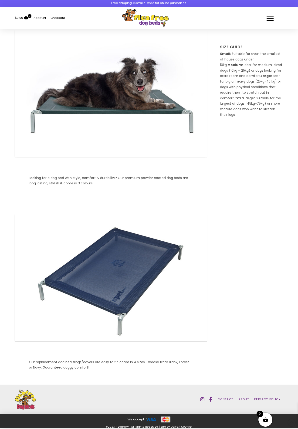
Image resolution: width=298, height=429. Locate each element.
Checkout (58, 18)
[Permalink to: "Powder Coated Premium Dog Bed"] (111, 93)
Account (40, 18)
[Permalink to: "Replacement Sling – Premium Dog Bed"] (111, 277)
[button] (270, 18)
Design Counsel (182, 427)
